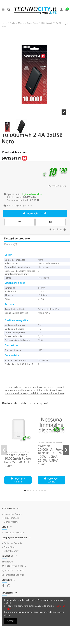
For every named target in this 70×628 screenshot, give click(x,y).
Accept (10, 621)
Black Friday (10, 547)
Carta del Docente (13, 543)
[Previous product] (66, 24)
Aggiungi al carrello (37, 213)
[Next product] (67, 24)
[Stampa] (65, 230)
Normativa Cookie (13, 514)
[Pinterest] (57, 230)
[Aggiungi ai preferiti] (19, 222)
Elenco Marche (11, 522)
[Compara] (18, 448)
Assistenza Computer (14, 533)
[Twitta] (54, 230)
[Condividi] (50, 230)
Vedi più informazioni (15, 152)
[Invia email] (61, 230)
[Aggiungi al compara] (50, 222)
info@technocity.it (14, 575)
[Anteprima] (22, 448)
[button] (25, 490)
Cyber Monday (11, 551)
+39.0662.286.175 (14, 570)
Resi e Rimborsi (11, 518)
